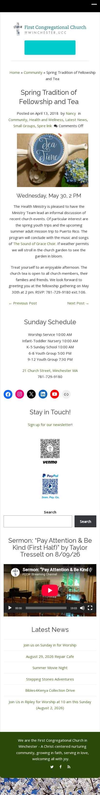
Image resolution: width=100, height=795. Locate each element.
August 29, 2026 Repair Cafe (50, 656)
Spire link (44, 125)
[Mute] (82, 608)
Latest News (76, 119)
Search (50, 512)
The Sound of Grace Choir (34, 243)
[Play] (10, 608)
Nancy (71, 113)
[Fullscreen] (90, 608)
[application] (50, 590)
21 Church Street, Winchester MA (50, 370)
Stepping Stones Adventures (50, 679)
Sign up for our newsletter (50, 424)
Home (14, 72)
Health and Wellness (46, 119)
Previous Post (22, 303)
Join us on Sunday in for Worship (50, 645)
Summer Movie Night (50, 667)
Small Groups (24, 125)
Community (33, 72)
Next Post (78, 303)
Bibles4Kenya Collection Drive (50, 690)
